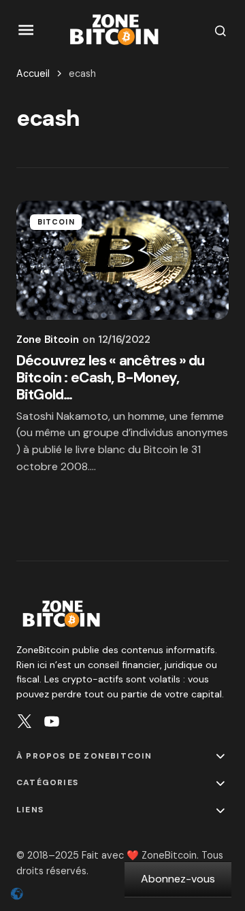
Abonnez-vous (178, 879)
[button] (26, 30)
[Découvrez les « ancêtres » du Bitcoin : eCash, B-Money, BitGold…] (122, 260)
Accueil (33, 73)
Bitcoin (56, 222)
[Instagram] (24, 721)
